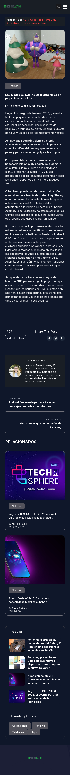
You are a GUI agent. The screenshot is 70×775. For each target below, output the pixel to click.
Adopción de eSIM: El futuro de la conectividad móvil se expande (44, 679)
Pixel (21, 338)
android (11, 338)
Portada (11, 19)
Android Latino (19, 524)
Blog (20, 19)
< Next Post (14, 398)
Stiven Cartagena (20, 608)
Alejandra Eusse (18, 105)
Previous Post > (53, 419)
